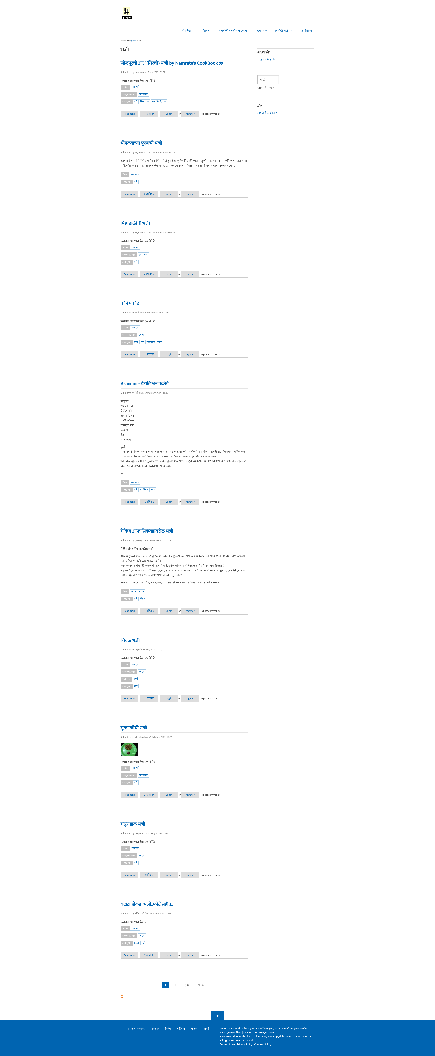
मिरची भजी (144, 101)
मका (136, 342)
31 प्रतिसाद (149, 698)
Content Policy (262, 1044)
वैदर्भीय (136, 679)
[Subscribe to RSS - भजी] (184, 996)
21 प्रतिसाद (149, 354)
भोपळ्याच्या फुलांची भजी (141, 143)
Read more (131, 114)
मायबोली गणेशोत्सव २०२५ (233, 30)
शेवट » (201, 985)
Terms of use (227, 1044)
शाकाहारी (135, 87)
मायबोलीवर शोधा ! (267, 113)
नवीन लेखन (186, 30)
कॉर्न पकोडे (130, 303)
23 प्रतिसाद (149, 955)
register (190, 114)
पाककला (135, 174)
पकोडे (159, 342)
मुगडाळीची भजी (134, 728)
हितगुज (206, 30)
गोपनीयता (248, 1032)
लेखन (133, 592)
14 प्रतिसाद (149, 114)
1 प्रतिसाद (149, 875)
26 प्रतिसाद (149, 194)
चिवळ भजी (130, 640)
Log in (169, 114)
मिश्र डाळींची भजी (135, 223)
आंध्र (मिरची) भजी (159, 101)
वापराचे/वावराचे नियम (230, 1032)
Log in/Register (267, 59)
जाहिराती (181, 1028)
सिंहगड (143, 599)
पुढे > (187, 985)
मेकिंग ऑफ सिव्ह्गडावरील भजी (147, 531)
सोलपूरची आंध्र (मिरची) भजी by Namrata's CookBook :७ (172, 63)
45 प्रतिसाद (149, 274)
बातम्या (194, 1028)
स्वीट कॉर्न (151, 342)
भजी (135, 101)
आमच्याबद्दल (261, 1032)
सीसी (206, 1028)
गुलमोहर (259, 30)
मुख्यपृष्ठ (133, 40)
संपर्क (271, 1032)
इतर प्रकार (143, 94)
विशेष (168, 1028)
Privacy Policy (245, 1044)
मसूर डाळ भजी (133, 824)
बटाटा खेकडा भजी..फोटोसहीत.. (147, 904)
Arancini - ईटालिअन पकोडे (144, 384)
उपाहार (142, 335)
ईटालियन (144, 490)
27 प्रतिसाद (149, 795)
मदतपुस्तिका (305, 30)
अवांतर (141, 592)
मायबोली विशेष (281, 30)
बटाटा (136, 943)
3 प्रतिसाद (149, 502)
